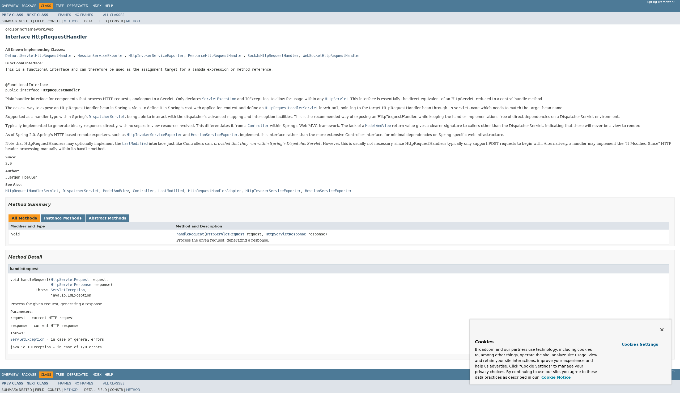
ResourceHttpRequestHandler (215, 55)
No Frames (83, 15)
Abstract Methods (107, 218)
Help (109, 6)
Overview (10, 6)
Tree (60, 6)
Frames (64, 15)
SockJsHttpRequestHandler (273, 55)
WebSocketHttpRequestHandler (331, 55)
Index (96, 6)
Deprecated (77, 6)
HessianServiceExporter (101, 55)
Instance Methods (63, 218)
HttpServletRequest (225, 234)
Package (29, 6)
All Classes (114, 15)
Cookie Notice (555, 377)
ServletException (68, 290)
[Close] (662, 330)
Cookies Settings (640, 344)
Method (71, 21)
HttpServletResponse (286, 234)
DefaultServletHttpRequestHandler (39, 55)
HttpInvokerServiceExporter (156, 55)
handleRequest (190, 234)
